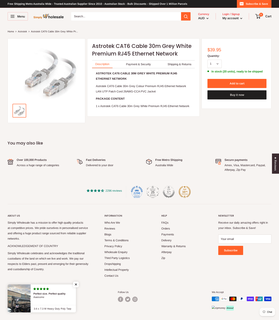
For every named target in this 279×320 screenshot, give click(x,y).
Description (102, 64)
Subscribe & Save (257, 3)
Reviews (109, 228)
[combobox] (126, 16)
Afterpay (166, 252)
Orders (165, 228)
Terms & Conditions (116, 240)
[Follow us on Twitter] (127, 299)
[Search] (186, 16)
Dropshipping (112, 263)
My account (230, 18)
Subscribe (230, 250)
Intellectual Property (116, 269)
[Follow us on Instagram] (135, 299)
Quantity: (213, 55)
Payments (167, 234)
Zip (163, 258)
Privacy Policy (113, 246)
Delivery (166, 240)
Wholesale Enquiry (116, 252)
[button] (76, 284)
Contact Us (111, 275)
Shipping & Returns (180, 64)
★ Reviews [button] (275, 163)
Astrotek (22, 31)
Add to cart (237, 83)
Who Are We (112, 222)
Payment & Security (138, 64)
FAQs (165, 222)
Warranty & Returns (173, 246)
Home (11, 31)
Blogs (107, 234)
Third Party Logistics (117, 258)
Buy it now (237, 94)
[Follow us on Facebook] (120, 299)
